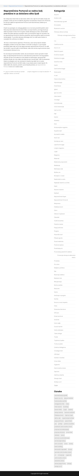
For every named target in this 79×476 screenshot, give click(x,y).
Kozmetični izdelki (59, 134)
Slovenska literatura (60, 309)
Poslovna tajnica (58, 245)
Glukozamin (57, 72)
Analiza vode (57, 18)
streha (71, 444)
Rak (55, 271)
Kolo (55, 124)
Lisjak (55, 151)
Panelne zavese (58, 224)
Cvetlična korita (58, 44)
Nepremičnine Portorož (61, 200)
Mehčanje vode (58, 169)
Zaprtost (56, 371)
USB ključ (57, 354)
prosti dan (69, 432)
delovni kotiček (68, 398)
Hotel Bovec (57, 86)
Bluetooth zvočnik (59, 28)
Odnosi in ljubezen (59, 214)
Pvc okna (56, 264)
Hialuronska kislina (59, 79)
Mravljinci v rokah (59, 176)
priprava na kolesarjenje (62, 429)
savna (62, 435)
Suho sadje (57, 323)
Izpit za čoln (57, 110)
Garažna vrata (58, 62)
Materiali (56, 158)
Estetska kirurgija (59, 58)
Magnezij (56, 155)
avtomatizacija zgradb (61, 395)
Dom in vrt (57, 48)
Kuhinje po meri (58, 141)
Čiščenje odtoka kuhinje (61, 32)
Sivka (55, 306)
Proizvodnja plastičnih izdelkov (63, 252)
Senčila (56, 299)
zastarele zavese (59, 461)
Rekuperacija (58, 281)
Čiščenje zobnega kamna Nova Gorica (66, 36)
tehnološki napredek (61, 449)
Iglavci (56, 89)
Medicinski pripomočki (60, 162)
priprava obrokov (60, 432)
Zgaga (56, 385)
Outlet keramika (58, 221)
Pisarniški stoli (58, 234)
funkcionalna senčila (60, 401)
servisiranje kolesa (60, 441)
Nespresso (57, 203)
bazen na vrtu (59, 398)
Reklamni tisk (58, 278)
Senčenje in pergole (60, 295)
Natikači (56, 193)
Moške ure (57, 172)
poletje (60, 424)
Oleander (56, 217)
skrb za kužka (59, 444)
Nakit (55, 186)
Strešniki (56, 320)
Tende (56, 337)
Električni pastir (58, 51)
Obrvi (55, 210)
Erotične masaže (59, 55)
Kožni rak (57, 138)
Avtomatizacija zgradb (60, 21)
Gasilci (56, 65)
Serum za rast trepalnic (61, 302)
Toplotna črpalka (59, 340)
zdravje (69, 463)
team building (58, 446)
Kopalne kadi (58, 131)
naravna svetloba (69, 412)
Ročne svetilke (58, 285)
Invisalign (57, 100)
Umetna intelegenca (60, 347)
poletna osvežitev (69, 424)
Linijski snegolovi (59, 148)
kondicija (65, 407)
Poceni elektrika (58, 241)
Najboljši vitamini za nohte (61, 183)
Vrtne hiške (57, 361)
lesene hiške (58, 409)
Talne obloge (58, 333)
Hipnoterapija (58, 82)
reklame (57, 435)
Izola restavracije (59, 106)
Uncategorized (58, 351)
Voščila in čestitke (59, 358)
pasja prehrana (59, 421)
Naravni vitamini (59, 189)
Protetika (56, 261)
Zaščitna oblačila (59, 375)
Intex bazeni (57, 96)
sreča (65, 444)
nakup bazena (59, 412)
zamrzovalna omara (60, 458)
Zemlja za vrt (57, 382)
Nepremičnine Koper (60, 196)
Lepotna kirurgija (59, 145)
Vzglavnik (57, 364)
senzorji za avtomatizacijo (62, 438)
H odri (56, 75)
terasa (70, 449)
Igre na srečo (58, 93)
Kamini (56, 117)
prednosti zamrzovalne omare (63, 426)
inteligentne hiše (59, 404)
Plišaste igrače (58, 238)
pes (56, 424)
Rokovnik (56, 288)
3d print (56, 14)
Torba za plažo (58, 344)
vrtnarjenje (61, 455)
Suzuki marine (58, 326)
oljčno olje (57, 418)
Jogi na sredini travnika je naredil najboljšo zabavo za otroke (14, 72)
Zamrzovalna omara (60, 368)
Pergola (56, 231)
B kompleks (57, 25)
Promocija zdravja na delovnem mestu (66, 256)
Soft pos (56, 313)
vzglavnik (68, 455)
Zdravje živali (58, 378)
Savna (56, 292)
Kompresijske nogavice (60, 127)
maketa (70, 409)
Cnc (55, 41)
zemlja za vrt (58, 466)
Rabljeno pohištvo (59, 268)
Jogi (55, 113)
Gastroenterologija (59, 68)
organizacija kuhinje (68, 418)
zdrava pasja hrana (60, 463)
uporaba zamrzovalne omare (63, 452)
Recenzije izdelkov (59, 275)
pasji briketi (68, 421)
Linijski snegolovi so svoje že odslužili (38, 71)
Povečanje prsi (58, 248)
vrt (55, 455)
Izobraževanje (58, 103)
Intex (67, 404)
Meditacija (57, 165)
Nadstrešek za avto (59, 179)
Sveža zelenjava (58, 330)
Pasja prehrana (58, 227)
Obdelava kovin (58, 207)
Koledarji (56, 120)
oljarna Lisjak (69, 415)
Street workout (58, 316)
